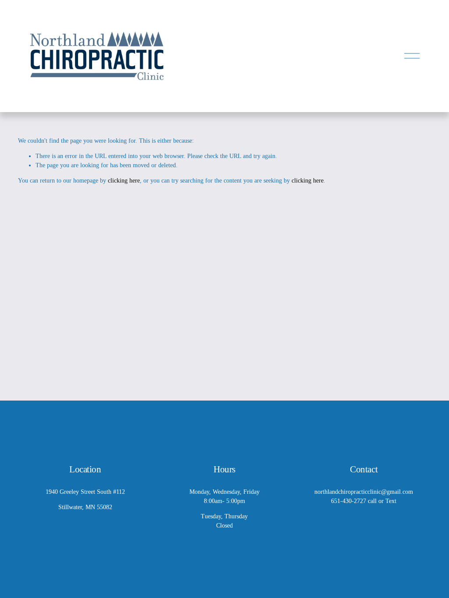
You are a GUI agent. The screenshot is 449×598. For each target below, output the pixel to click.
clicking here (124, 180)
